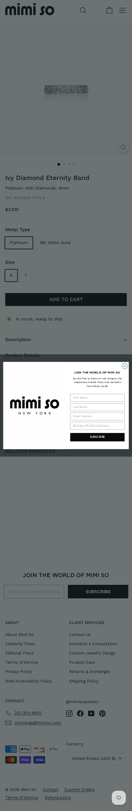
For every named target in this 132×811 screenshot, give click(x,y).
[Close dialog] (124, 366)
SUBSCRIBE (97, 436)
